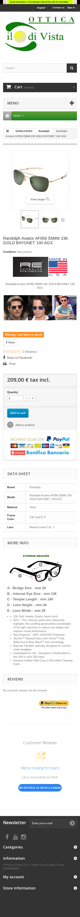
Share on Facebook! (19, 357)
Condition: (9, 251)
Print (12, 363)
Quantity (12, 392)
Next (63, 220)
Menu (17, 115)
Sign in (71, 7)
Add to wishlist (24, 425)
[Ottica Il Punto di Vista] (40, 34)
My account (13, 876)
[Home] (7, 115)
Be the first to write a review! (40, 787)
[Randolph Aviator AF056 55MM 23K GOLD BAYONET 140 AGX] (30, 219)
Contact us (58, 7)
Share (11, 342)
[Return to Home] (7, 131)
